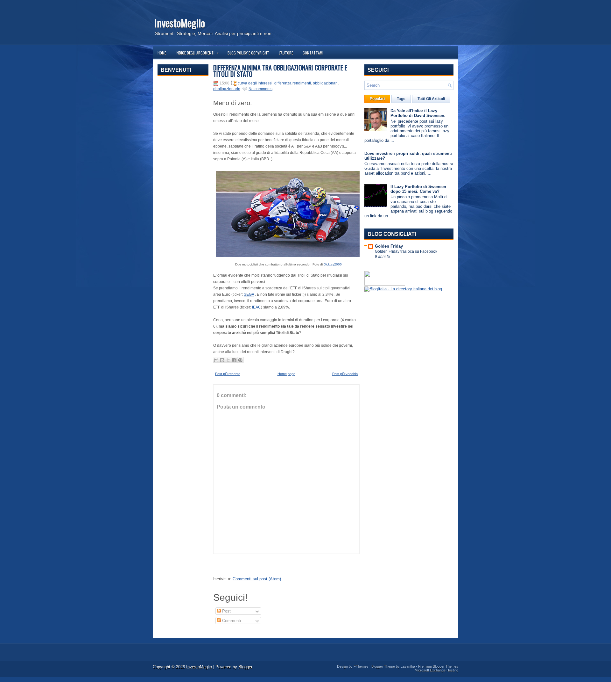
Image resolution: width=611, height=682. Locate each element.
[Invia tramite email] (216, 360)
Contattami (313, 52)
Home (162, 52)
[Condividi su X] (228, 360)
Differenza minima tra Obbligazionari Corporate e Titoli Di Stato (280, 70)
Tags (401, 99)
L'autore (286, 52)
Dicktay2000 (333, 264)
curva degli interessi (255, 83)
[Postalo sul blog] (222, 360)
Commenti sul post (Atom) (257, 579)
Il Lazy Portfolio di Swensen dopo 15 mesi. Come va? (418, 189)
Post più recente (227, 374)
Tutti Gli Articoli (431, 99)
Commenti (231, 620)
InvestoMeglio (179, 22)
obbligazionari (325, 83)
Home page (286, 374)
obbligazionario (226, 89)
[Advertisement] (183, 176)
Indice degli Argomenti (197, 52)
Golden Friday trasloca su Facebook (406, 251)
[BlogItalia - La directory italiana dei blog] (403, 289)
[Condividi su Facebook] (234, 360)
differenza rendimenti (292, 83)
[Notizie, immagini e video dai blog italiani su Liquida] (384, 284)
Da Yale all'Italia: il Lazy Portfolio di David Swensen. (418, 113)
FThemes (361, 666)
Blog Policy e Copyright (248, 52)
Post (226, 611)
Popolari (377, 99)
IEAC (256, 307)
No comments (260, 89)
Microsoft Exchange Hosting (436, 670)
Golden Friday (389, 246)
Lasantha (408, 666)
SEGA (249, 294)
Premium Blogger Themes (438, 666)
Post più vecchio (345, 374)
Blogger (245, 666)
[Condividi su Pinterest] (240, 360)
